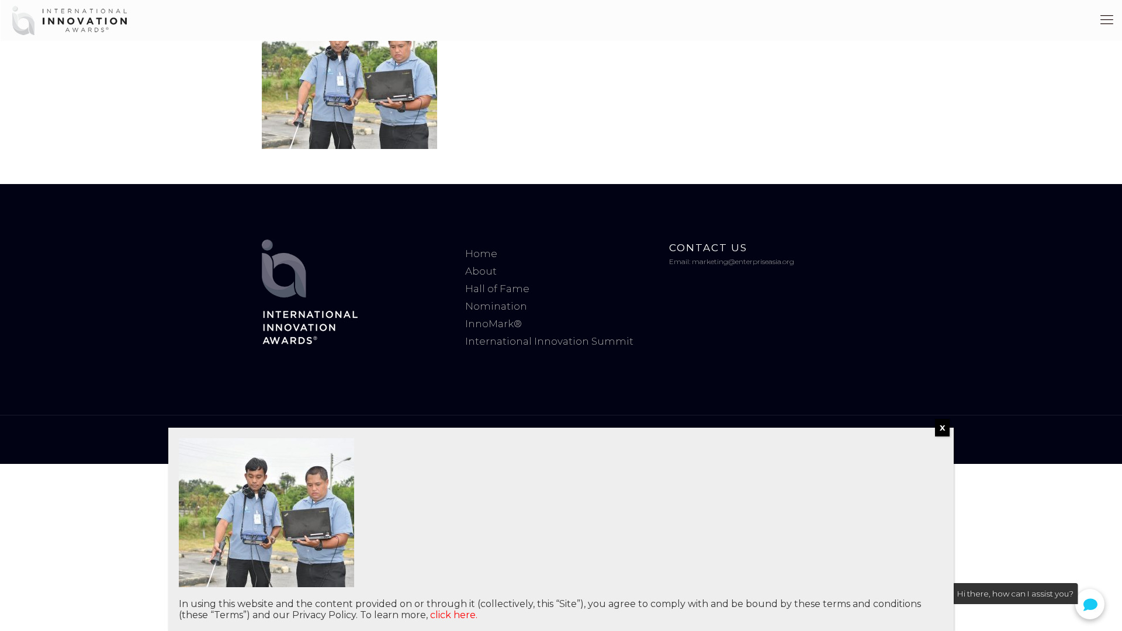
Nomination (496, 306)
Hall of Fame (497, 288)
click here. (453, 614)
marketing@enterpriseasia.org (743, 261)
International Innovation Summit (549, 341)
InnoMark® (493, 324)
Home (481, 253)
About (481, 271)
